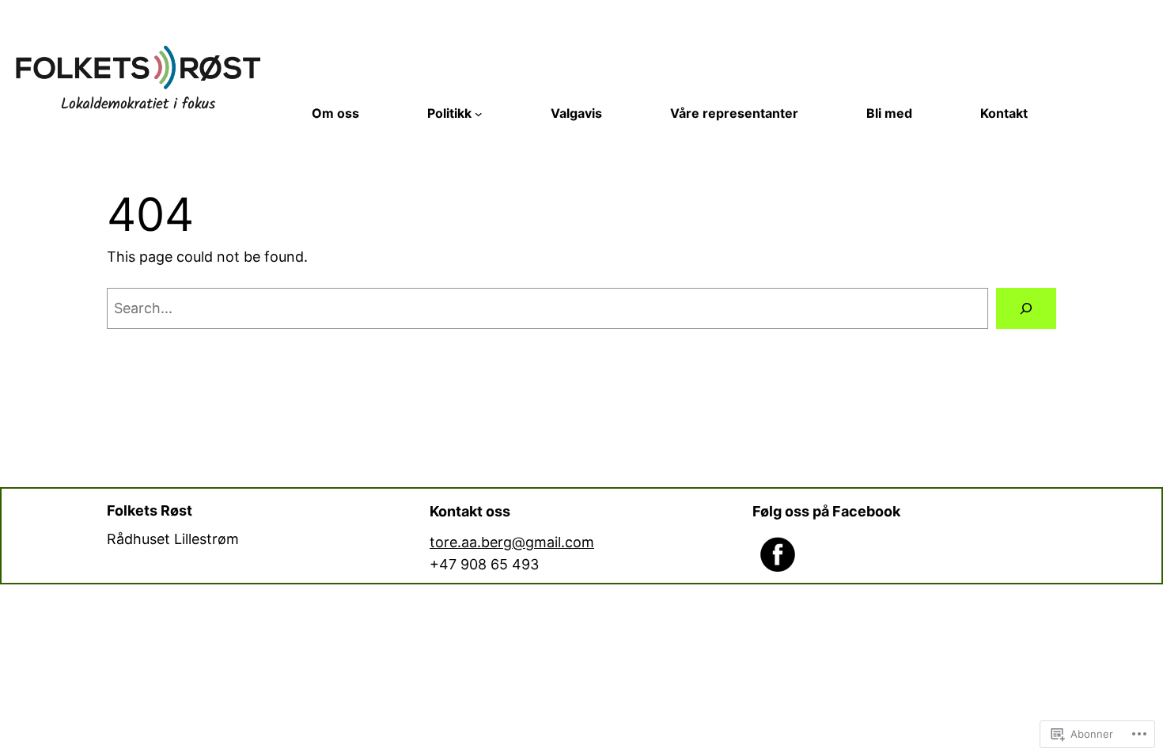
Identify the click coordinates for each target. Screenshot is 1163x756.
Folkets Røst (149, 510)
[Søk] (1026, 308)
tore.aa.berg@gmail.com (512, 542)
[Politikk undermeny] (479, 114)
